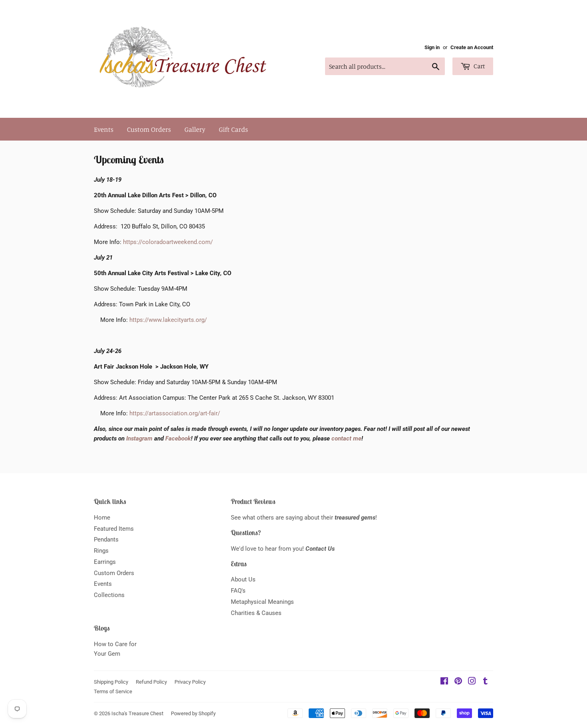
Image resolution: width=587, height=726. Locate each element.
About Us (243, 579)
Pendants (106, 539)
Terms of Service (113, 691)
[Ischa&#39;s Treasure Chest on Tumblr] (485, 682)
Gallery (194, 129)
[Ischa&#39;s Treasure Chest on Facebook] (444, 682)
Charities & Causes (256, 613)
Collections (109, 595)
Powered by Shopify (193, 713)
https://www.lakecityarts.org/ (168, 319)
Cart (478, 66)
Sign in (432, 47)
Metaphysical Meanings (262, 601)
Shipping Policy (111, 682)
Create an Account (471, 47)
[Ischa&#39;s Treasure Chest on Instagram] (472, 682)
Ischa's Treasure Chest (137, 713)
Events (103, 129)
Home (102, 517)
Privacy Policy (190, 682)
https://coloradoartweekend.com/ (168, 242)
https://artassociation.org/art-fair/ (174, 413)
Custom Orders (149, 129)
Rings (101, 550)
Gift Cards (233, 129)
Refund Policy (151, 682)
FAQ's (238, 590)
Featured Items (114, 528)
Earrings (105, 561)
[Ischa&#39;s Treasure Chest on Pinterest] (458, 682)
